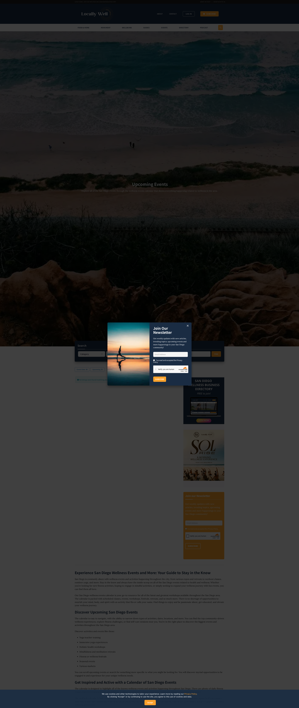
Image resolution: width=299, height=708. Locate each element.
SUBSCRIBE (159, 379)
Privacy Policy (190, 694)
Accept (150, 702)
